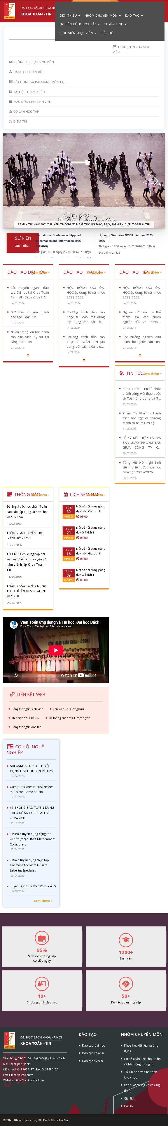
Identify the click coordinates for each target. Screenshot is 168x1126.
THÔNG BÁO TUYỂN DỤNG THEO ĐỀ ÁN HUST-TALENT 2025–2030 (27, 591)
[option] (84, 180)
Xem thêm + (23, 245)
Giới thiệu (69, 15)
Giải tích (129, 1098)
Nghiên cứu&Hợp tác (79, 24)
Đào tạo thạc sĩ (93, 1053)
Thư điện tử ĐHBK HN (25, 718)
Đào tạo (133, 15)
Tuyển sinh (114, 24)
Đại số (128, 1106)
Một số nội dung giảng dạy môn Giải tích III (90, 508)
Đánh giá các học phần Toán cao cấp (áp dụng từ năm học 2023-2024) (27, 511)
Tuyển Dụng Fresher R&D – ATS (33, 886)
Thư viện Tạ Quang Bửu (68, 709)
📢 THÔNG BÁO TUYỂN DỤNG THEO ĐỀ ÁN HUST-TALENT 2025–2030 (32, 812)
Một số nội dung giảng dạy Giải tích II (90, 530)
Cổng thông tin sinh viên (27, 709)
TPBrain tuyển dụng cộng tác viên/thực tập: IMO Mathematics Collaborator (33, 839)
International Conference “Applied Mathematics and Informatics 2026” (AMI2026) (58, 241)
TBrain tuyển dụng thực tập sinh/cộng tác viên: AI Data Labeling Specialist (29, 865)
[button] (12, 180)
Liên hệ (107, 33)
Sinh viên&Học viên (77, 33)
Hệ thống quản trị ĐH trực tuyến (69, 718)
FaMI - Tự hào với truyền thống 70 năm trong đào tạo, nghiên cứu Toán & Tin (84, 224)
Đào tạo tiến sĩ (92, 1061)
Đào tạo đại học (93, 1045)
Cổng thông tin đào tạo (26, 727)
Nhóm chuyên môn (101, 15)
